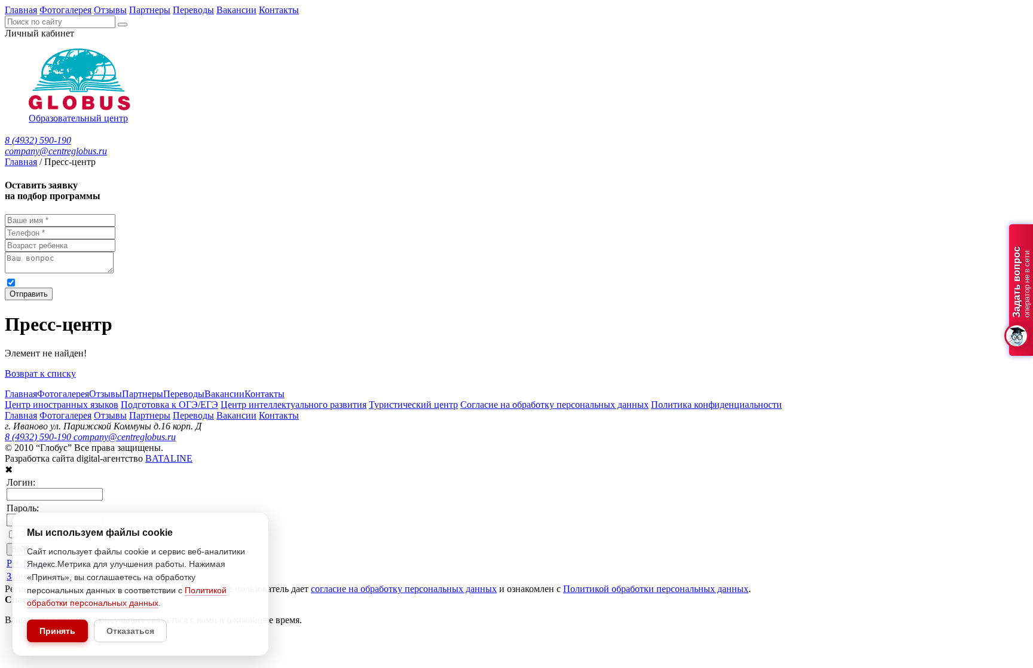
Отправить (29, 293)
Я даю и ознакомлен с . (250, 282)
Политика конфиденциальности (716, 404)
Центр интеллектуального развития (293, 404)
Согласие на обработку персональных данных (554, 404)
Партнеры (149, 10)
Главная (21, 10)
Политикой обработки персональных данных (389, 282)
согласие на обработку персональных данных (137, 282)
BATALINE (168, 458)
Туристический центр (413, 404)
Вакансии (236, 10)
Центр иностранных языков (61, 404)
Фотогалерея (65, 10)
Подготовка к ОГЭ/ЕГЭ (169, 404)
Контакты (279, 10)
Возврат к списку (40, 373)
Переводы (193, 10)
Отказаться (130, 631)
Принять (57, 631)
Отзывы (110, 10)
